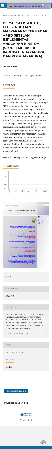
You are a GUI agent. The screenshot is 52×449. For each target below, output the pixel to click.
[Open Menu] (3, 5)
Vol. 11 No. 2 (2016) (30, 15)
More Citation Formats (17, 333)
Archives (15, 15)
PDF (10, 276)
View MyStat (26, 420)
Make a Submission (16, 391)
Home (6, 15)
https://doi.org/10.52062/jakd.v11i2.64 (25, 75)
